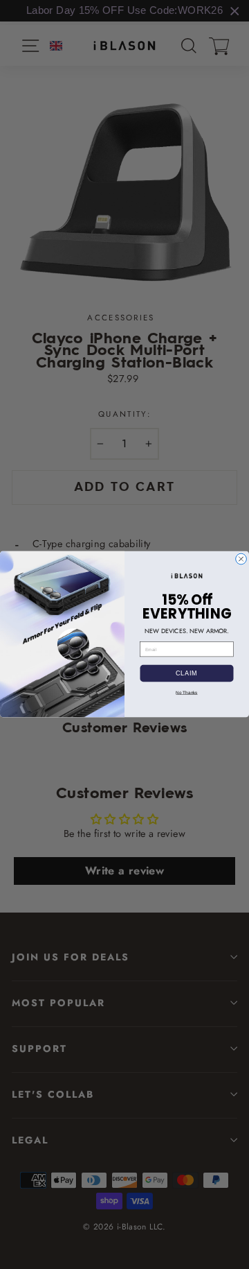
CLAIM (187, 673)
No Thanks (186, 692)
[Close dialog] (241, 559)
